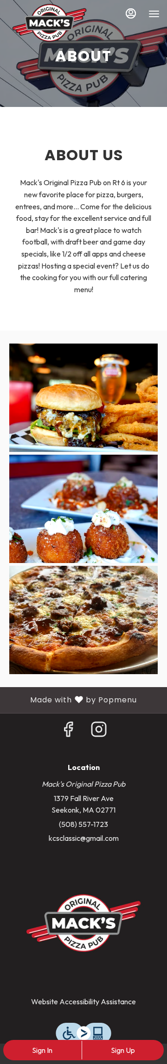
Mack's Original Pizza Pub (83, 923)
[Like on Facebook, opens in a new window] (68, 731)
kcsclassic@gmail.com (84, 838)
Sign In (42, 1050)
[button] (83, 397)
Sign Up (123, 1050)
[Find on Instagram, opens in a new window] (98, 731)
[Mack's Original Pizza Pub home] (49, 23)
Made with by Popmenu (72, 699)
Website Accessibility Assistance (83, 1001)
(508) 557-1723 (83, 824)
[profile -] (130, 13)
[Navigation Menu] (154, 14)
